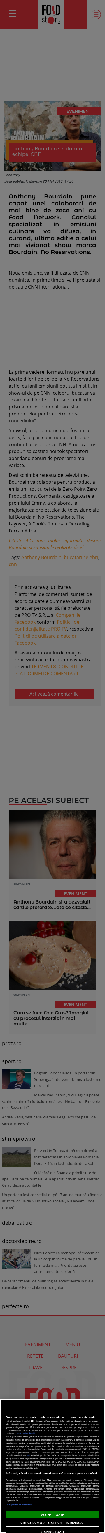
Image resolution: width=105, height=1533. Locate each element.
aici (28, 1455)
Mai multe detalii (26, 1433)
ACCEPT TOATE (52, 1514)
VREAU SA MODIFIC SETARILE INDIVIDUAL (52, 1523)
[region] (52, 1466)
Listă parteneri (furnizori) (19, 1504)
